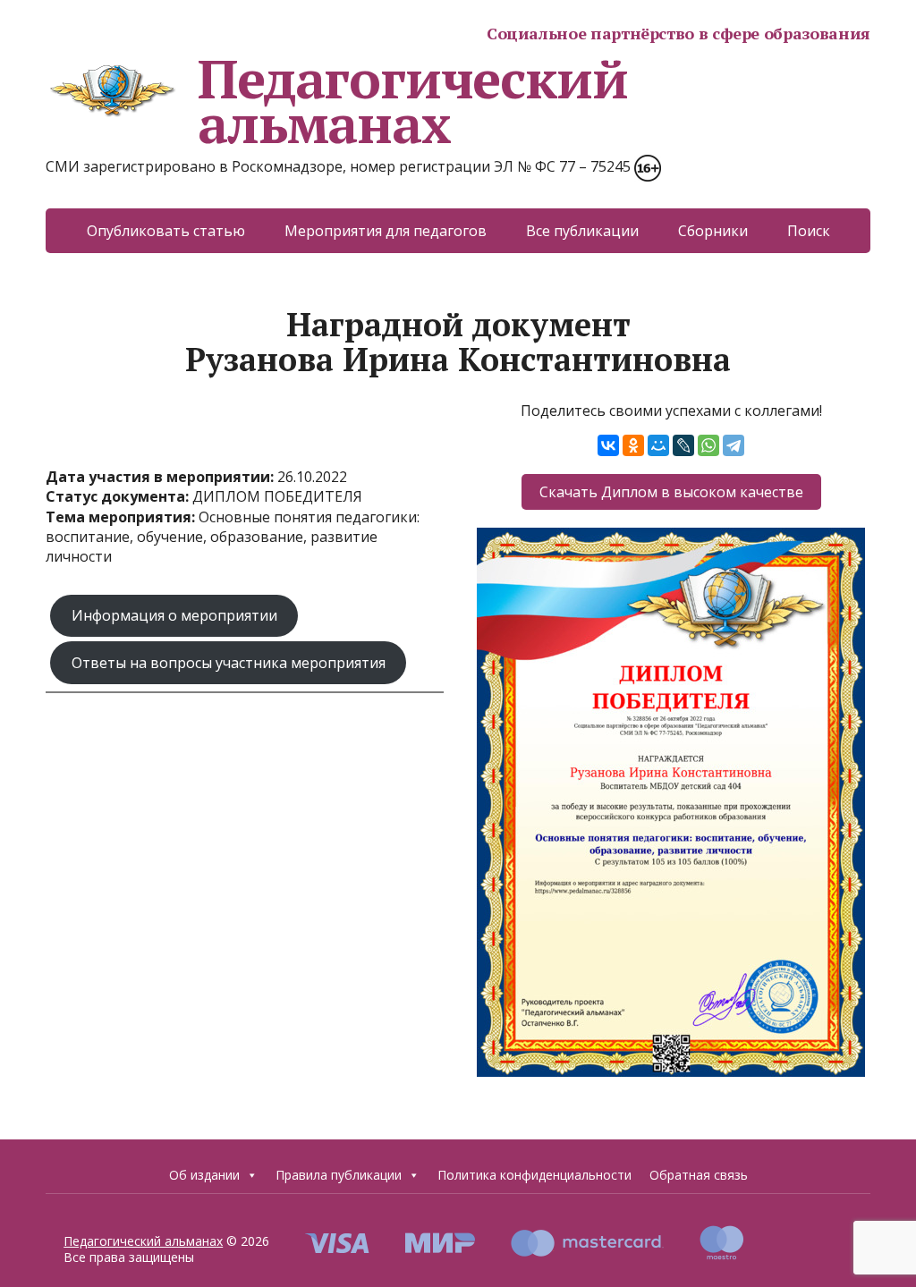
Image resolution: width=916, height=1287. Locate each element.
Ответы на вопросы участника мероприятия (229, 663)
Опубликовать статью (166, 231)
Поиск (808, 231)
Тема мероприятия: (122, 517)
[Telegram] (733, 445)
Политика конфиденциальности (534, 1174)
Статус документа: (119, 496)
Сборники (713, 231)
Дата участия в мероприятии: (161, 477)
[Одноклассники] (633, 445)
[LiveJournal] (683, 445)
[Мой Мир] (658, 445)
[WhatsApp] (708, 445)
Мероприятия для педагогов (385, 231)
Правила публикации (339, 1174)
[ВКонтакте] (608, 445)
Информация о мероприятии (174, 615)
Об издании (204, 1174)
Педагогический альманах (412, 101)
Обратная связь (698, 1174)
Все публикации (582, 231)
